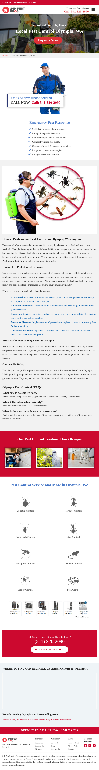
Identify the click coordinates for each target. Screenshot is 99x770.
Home (5, 55)
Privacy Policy (73, 746)
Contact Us (55, 749)
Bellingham (22, 719)
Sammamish (65, 719)
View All (38, 749)
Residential (39, 743)
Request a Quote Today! (49, 649)
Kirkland (55, 719)
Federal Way (44, 719)
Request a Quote (48, 40)
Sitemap (71, 749)
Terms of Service (74, 743)
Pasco (12, 719)
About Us (55, 743)
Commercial (39, 746)
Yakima (5, 719)
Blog (53, 746)
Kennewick (33, 719)
